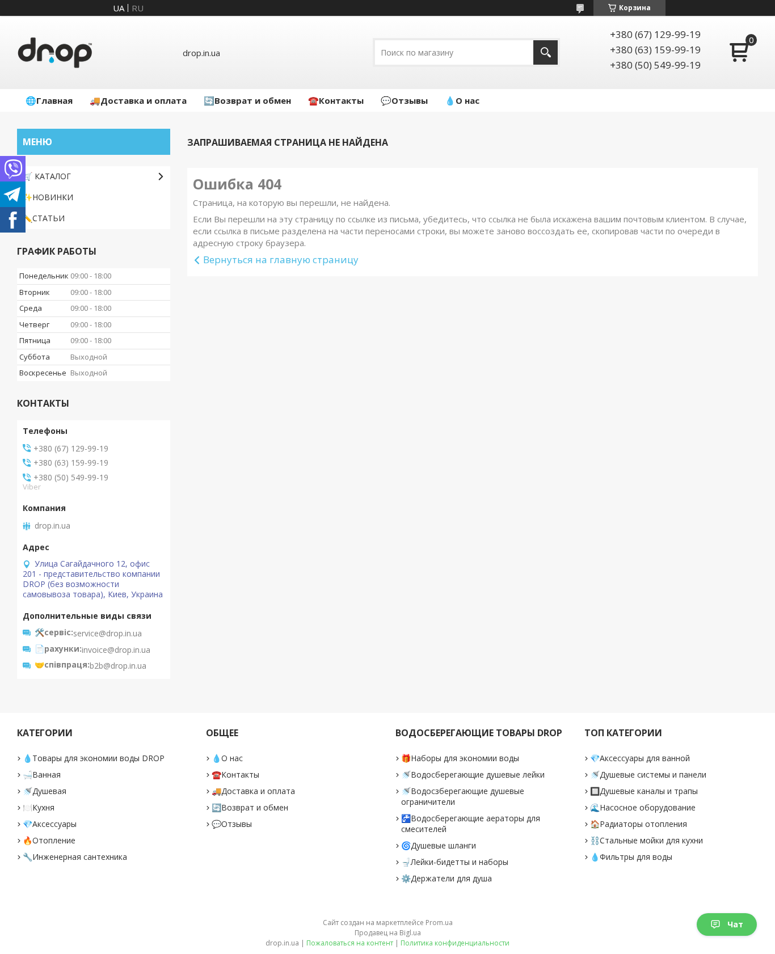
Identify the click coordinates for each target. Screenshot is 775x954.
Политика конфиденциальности (455, 943)
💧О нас (462, 100)
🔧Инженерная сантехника (75, 856)
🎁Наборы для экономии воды (460, 758)
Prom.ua (439, 922)
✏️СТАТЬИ (44, 218)
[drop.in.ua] (55, 52)
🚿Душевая (44, 791)
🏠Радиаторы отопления (638, 823)
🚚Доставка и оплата (138, 100)
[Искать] (545, 52)
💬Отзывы (404, 100)
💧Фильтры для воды (631, 856)
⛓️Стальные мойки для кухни (646, 840)
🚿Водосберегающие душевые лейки (473, 774)
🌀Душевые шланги (438, 845)
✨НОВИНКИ (48, 197)
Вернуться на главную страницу (281, 259)
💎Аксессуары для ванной (640, 758)
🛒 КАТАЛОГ (47, 176)
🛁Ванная (42, 774)
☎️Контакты (336, 100)
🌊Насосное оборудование (643, 807)
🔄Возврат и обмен (247, 100)
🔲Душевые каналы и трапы (644, 791)
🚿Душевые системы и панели (648, 774)
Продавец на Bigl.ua (388, 933)
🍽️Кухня (38, 807)
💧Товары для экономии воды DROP (94, 758)
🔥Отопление (49, 840)
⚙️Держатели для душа (446, 878)
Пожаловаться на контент (349, 943)
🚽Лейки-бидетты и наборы (454, 861)
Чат (735, 924)
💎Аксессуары (50, 823)
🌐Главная (49, 100)
